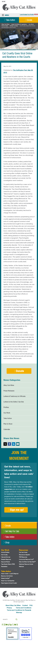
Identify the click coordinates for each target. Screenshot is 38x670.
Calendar (7, 429)
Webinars (21, 566)
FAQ (30, 605)
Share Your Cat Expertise (7, 580)
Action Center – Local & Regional (9, 573)
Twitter (5, 444)
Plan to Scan (8, 424)
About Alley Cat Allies (13, 605)
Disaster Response (6, 559)
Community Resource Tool (26, 559)
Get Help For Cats (12, 531)
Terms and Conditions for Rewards (19, 610)
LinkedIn (13, 444)
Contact (25, 605)
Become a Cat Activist (7, 576)
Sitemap (19, 612)
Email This (17, 444)
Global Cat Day (5, 578)
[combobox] (10, 619)
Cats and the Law (5, 557)
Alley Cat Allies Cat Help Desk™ (27, 561)
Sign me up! (17, 509)
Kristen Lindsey (14, 25)
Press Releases (9, 391)
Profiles (6, 407)
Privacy (9, 608)
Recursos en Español (24, 554)
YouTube (7, 624)
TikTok (9, 624)
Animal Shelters (5, 552)
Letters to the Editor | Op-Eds (14, 402)
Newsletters (4, 566)
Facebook (9, 444)
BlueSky (15, 624)
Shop (7, 542)
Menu (7, 15)
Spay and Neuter (5, 561)
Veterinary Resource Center (26, 564)
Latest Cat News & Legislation (19, 24)
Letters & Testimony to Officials (14, 396)
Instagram (5, 624)
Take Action (10, 20)
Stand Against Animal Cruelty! (9, 583)
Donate (29, 20)
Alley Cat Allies (5, 24)
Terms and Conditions (23, 608)
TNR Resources (23, 557)
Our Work (31, 24)
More (3, 1)
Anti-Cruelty (5, 25)
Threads (17, 624)
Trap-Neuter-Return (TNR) (8, 564)
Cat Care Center (23, 552)
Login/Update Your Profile (27, 14)
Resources (23, 550)
